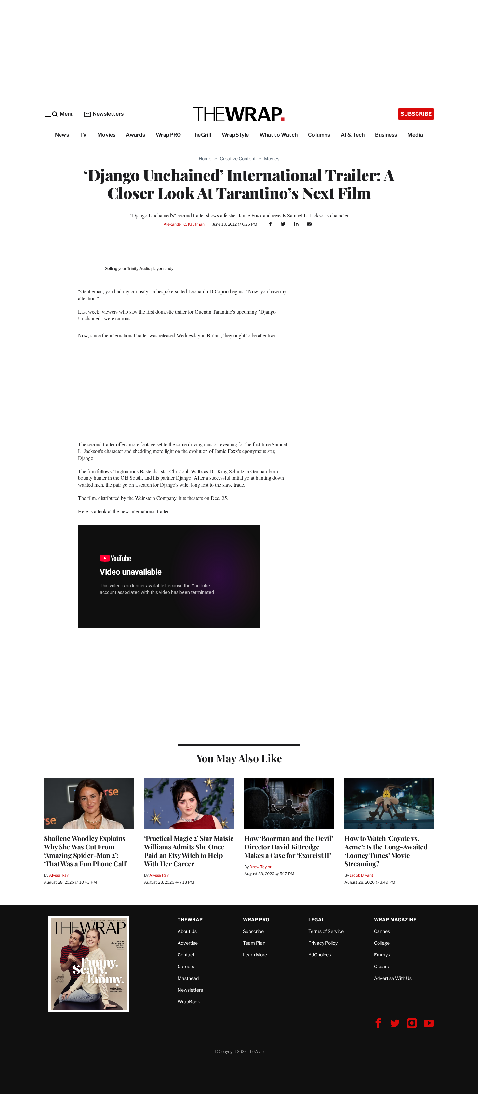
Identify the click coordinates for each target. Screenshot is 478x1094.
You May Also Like (239, 758)
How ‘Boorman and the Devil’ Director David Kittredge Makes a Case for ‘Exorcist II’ (288, 846)
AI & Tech (353, 135)
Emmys (382, 954)
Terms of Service (326, 931)
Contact (186, 954)
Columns (319, 135)
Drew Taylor (260, 866)
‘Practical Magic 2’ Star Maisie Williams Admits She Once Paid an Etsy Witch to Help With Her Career (189, 851)
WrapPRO (168, 135)
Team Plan (254, 943)
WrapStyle (235, 135)
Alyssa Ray (59, 875)
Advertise (188, 943)
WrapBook (189, 1001)
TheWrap (190, 919)
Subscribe (416, 114)
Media (415, 135)
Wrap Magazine (395, 919)
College (382, 943)
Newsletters (108, 114)
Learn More (255, 954)
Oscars (381, 966)
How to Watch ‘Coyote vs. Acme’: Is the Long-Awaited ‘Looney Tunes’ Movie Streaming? (386, 851)
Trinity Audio (138, 268)
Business (386, 135)
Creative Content (238, 158)
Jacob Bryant (361, 875)
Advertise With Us (393, 978)
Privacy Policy (323, 943)
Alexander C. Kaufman (184, 224)
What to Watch (278, 135)
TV (83, 135)
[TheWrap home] (239, 114)
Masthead (188, 978)
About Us (187, 931)
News (62, 135)
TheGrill (201, 135)
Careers (186, 966)
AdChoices (319, 954)
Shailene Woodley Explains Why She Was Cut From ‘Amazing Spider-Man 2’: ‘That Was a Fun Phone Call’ (85, 851)
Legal (316, 919)
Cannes (382, 931)
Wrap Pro (256, 919)
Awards (135, 135)
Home (205, 158)
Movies (106, 135)
